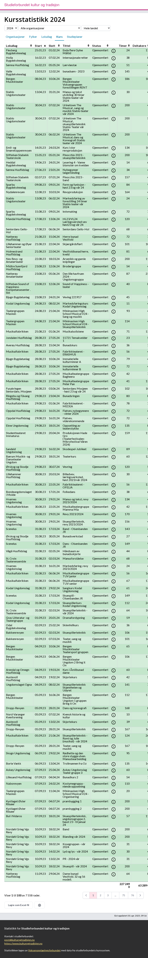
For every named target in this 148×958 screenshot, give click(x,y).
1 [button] (93, 895)
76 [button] (132, 895)
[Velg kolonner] (39, 905)
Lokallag (46, 36)
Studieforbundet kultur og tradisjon (31, 4)
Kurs (59, 36)
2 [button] (100, 895)
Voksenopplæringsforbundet (44, 950)
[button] (86, 895)
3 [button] (108, 895)
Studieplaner (74, 36)
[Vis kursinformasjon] (113, 51)
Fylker (33, 36)
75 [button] (123, 895)
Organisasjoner (15, 36)
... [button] (115, 895)
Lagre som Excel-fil (18, 905)
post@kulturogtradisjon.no (19, 939)
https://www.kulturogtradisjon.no (23, 943)
